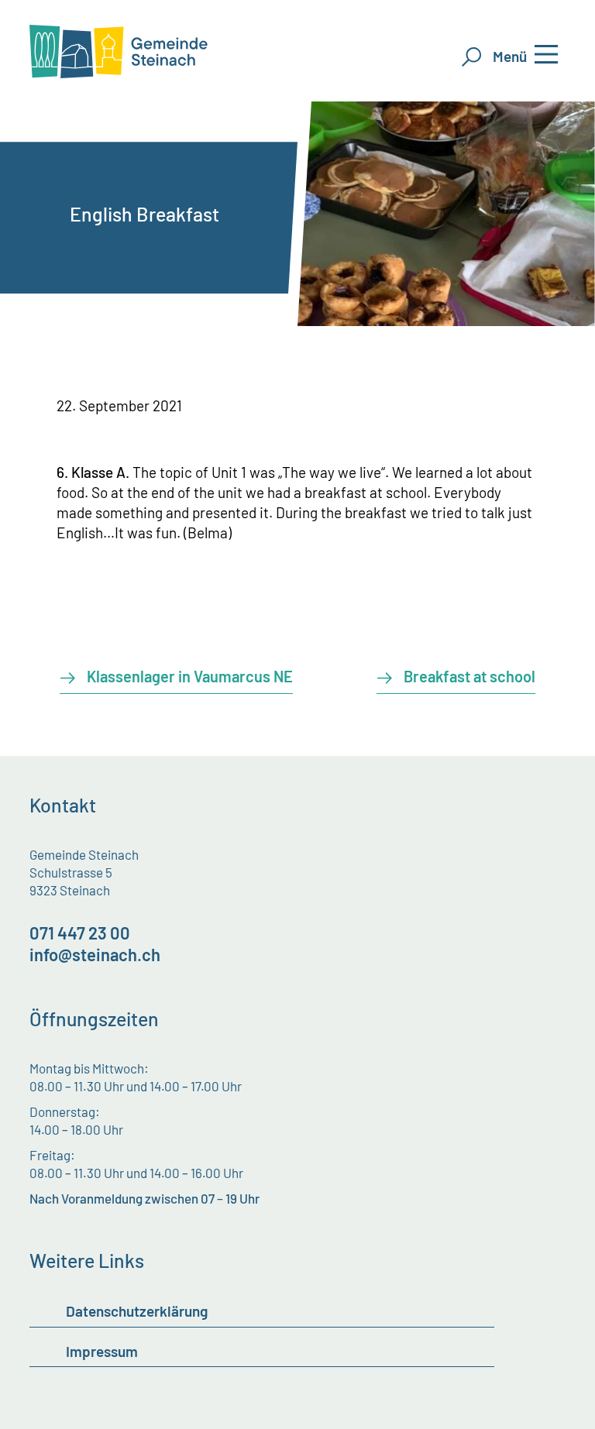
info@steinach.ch (94, 954)
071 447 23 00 (79, 932)
